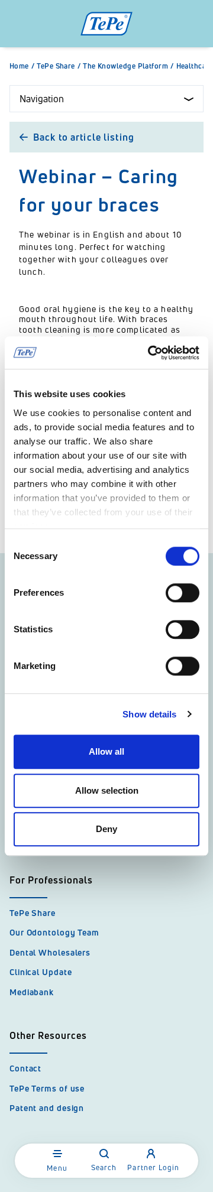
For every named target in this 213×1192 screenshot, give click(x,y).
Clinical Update (40, 971)
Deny (106, 829)
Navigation (42, 98)
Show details (149, 714)
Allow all (106, 751)
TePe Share (58, 66)
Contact (25, 1068)
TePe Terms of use (47, 1088)
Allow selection (106, 790)
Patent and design (46, 1107)
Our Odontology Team (54, 932)
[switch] (182, 592)
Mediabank (31, 992)
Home (21, 66)
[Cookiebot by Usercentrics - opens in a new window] (150, 352)
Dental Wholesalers (50, 952)
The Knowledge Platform (128, 66)
